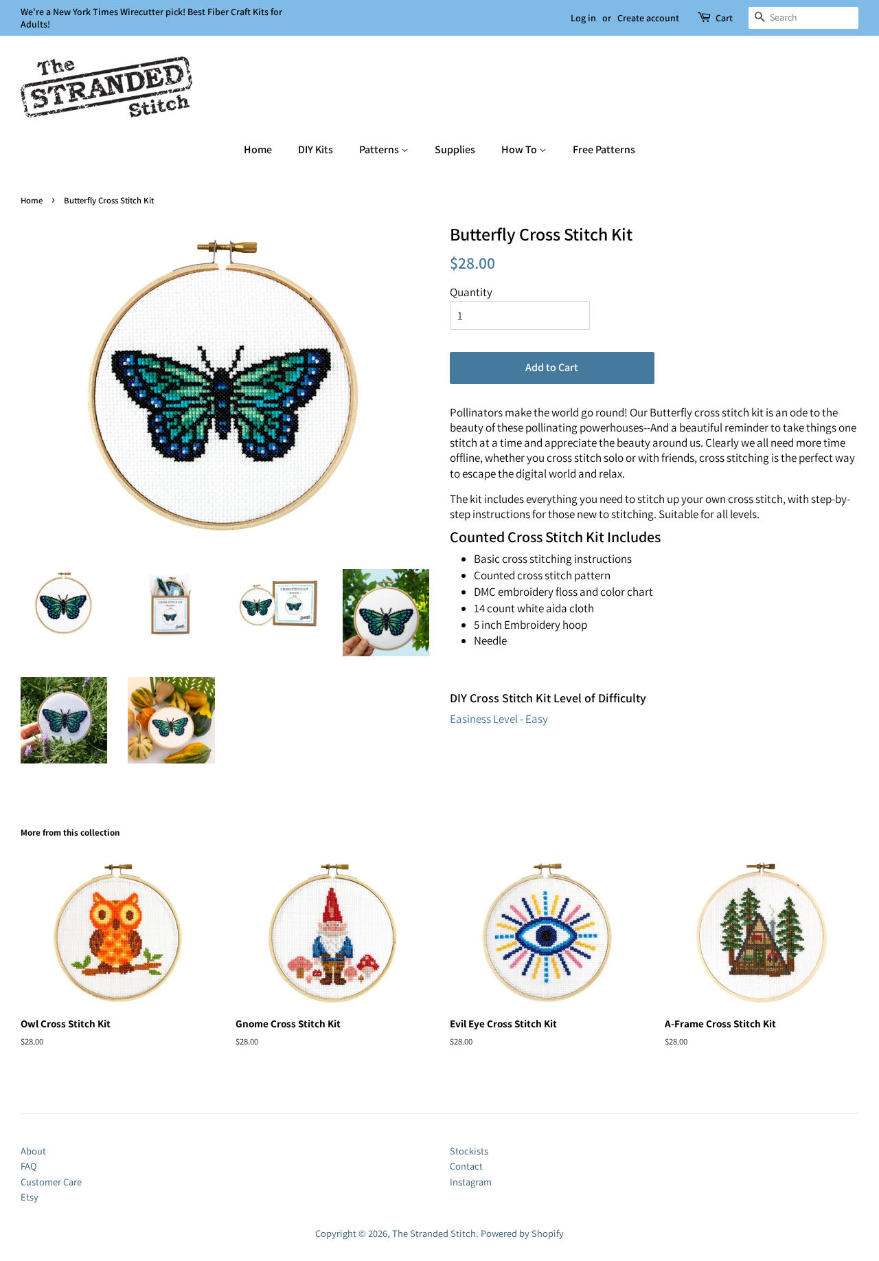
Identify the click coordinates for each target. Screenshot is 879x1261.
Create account (648, 18)
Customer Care (51, 1181)
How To (520, 149)
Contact (466, 1165)
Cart (724, 18)
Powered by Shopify (522, 1233)
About (33, 1150)
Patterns (380, 149)
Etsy (29, 1196)
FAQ (29, 1165)
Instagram (471, 1181)
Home (258, 149)
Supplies (455, 149)
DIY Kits (315, 149)
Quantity (471, 292)
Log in (583, 18)
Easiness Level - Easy (499, 718)
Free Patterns (604, 149)
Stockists (469, 1150)
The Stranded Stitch (434, 1233)
